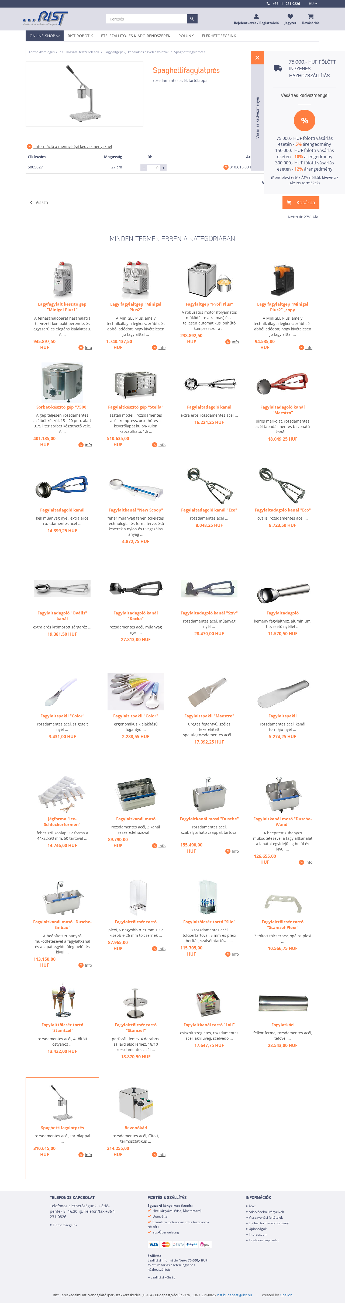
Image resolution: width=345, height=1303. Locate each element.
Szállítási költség (163, 1277)
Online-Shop (42, 35)
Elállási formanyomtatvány (269, 1223)
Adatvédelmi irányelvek (266, 1211)
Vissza (42, 202)
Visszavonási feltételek (266, 1217)
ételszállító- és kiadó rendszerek (135, 35)
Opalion (286, 1294)
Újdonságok (258, 1228)
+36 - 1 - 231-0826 (286, 3)
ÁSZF (252, 1206)
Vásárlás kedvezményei (305, 95)
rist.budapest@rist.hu (234, 1294)
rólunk (186, 35)
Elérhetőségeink (219, 35)
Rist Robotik (80, 35)
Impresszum (258, 1234)
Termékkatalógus (42, 52)
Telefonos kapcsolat (264, 1240)
